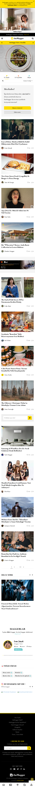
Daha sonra (17, 112)
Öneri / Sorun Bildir (17, 734)
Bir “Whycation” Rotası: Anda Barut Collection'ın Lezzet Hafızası (15, 246)
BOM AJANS (20, 780)
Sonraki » (23, 567)
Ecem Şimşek (8, 148)
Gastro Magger (9, 560)
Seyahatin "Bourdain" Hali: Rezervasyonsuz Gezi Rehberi (12, 335)
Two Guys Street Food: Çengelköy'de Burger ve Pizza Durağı (15, 177)
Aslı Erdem (7, 340)
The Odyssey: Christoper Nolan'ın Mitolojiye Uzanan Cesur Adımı (14, 404)
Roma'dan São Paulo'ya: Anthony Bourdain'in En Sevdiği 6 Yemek (13, 555)
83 (20, 567)
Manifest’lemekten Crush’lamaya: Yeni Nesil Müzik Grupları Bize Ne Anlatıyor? (16, 485)
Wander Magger (9, 251)
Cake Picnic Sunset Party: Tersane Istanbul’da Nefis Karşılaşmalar (14, 369)
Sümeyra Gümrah (9, 526)
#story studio (6, 672)
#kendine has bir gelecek (22, 676)
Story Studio (8, 375)
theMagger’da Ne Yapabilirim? (17, 722)
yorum (22, 646)
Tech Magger (8, 455)
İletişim (17, 732)
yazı (16, 646)
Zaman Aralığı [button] (27, 81)
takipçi (29, 646)
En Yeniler (6, 77)
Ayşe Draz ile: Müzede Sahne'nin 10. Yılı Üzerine (15, 211)
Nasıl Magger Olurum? (17, 725)
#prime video (6, 676)
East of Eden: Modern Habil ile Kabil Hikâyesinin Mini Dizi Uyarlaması (15, 143)
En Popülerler (18, 77)
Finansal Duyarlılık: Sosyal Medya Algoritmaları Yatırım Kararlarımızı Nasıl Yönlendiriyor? (16, 606)
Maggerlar (17, 727)
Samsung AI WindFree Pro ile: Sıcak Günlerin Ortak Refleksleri (15, 449)
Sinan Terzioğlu (9, 409)
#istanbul (17, 672)
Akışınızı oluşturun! (17, 108)
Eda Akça (7, 491)
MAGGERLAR (17, 629)
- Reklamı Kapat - (17, 31)
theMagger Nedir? (17, 720)
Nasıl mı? (26, 34)
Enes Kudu (7, 217)
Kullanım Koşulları (17, 729)
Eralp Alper (17, 68)
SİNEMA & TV (17, 48)
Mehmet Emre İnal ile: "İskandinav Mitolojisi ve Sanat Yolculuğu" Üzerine (16, 520)
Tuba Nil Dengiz (9, 182)
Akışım (29, 77)
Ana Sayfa (17, 717)
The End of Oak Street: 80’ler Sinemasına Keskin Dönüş (12, 301)
